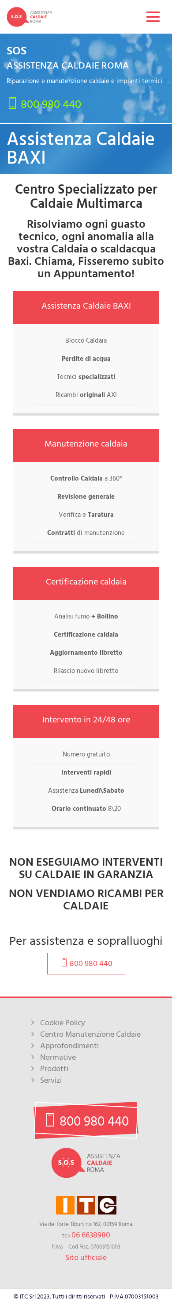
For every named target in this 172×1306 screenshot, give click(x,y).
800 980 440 (49, 104)
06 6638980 (90, 1235)
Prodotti (54, 1068)
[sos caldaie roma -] (29, 17)
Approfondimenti (69, 1045)
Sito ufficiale (86, 1257)
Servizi (51, 1080)
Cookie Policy (62, 1022)
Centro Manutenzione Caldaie (90, 1034)
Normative (58, 1057)
